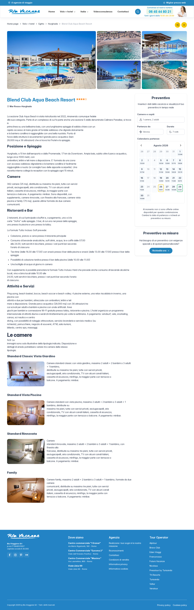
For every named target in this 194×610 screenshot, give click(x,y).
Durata (170, 126)
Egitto (41, 24)
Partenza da (143, 126)
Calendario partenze (148, 138)
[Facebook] (9, 554)
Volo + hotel (28, 24)
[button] (67, 11)
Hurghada (53, 24)
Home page (12, 24)
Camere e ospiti (145, 114)
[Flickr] (26, 554)
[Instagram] (15, 554)
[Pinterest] (21, 554)
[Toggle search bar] (138, 11)
